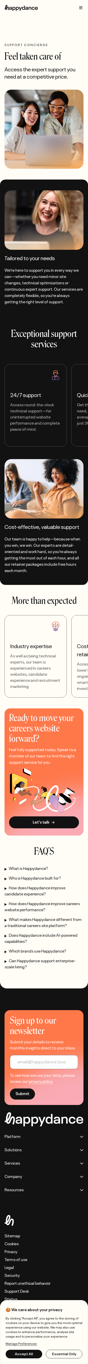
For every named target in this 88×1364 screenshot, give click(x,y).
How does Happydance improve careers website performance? (42, 907)
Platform (13, 1137)
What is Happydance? (28, 868)
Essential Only (64, 1354)
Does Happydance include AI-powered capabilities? (41, 938)
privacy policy (41, 1081)
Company (13, 1176)
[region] (44, 1332)
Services (12, 1163)
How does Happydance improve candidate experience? (35, 891)
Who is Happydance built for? (35, 878)
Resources (14, 1190)
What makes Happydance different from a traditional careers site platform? (43, 923)
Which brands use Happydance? (37, 951)
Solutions (13, 1150)
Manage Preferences (21, 1344)
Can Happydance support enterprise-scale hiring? (40, 964)
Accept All (24, 1354)
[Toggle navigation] (80, 7)
